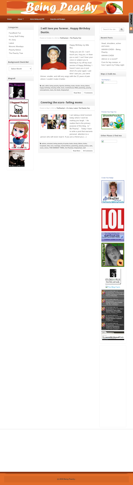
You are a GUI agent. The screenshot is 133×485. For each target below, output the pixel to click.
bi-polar (65, 143)
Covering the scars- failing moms (61, 102)
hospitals (43, 145)
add (43, 85)
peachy (88, 88)
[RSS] (131, 28)
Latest (11, 43)
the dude (57, 90)
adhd (47, 85)
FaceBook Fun (15, 33)
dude (73, 85)
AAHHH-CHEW (107, 55)
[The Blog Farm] (113, 287)
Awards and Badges (57, 19)
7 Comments (88, 93)
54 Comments (88, 151)
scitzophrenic (44, 90)
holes (85, 143)
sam (90, 145)
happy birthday (45, 88)
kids (48, 145)
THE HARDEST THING (56, 148)
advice (44, 143)
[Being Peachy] (65, 8)
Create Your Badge (107, 178)
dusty (82, 85)
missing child (55, 88)
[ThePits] (112, 255)
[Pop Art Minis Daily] (112, 310)
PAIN (76, 88)
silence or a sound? (109, 59)
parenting (82, 88)
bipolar (61, 85)
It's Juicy (12, 40)
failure (87, 85)
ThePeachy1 (64, 38)
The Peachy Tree (16, 53)
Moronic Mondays (16, 46)
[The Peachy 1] (109, 96)
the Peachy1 (69, 148)
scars (42, 148)
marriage (57, 145)
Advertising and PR (37, 19)
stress (46, 148)
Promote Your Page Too (108, 112)
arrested (50, 143)
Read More (77, 93)
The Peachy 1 (105, 80)
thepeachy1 (65, 90)
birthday (67, 85)
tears (51, 90)
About (20, 19)
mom (62, 88)
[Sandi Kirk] (109, 158)
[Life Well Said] (112, 191)
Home (9, 19)
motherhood (69, 88)
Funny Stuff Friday (16, 36)
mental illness (66, 145)
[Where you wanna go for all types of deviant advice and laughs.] (17, 90)
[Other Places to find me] (113, 276)
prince (86, 145)
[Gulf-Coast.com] (112, 237)
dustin (77, 85)
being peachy (54, 85)
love (52, 145)
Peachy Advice (15, 50)
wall (84, 148)
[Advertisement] (112, 386)
